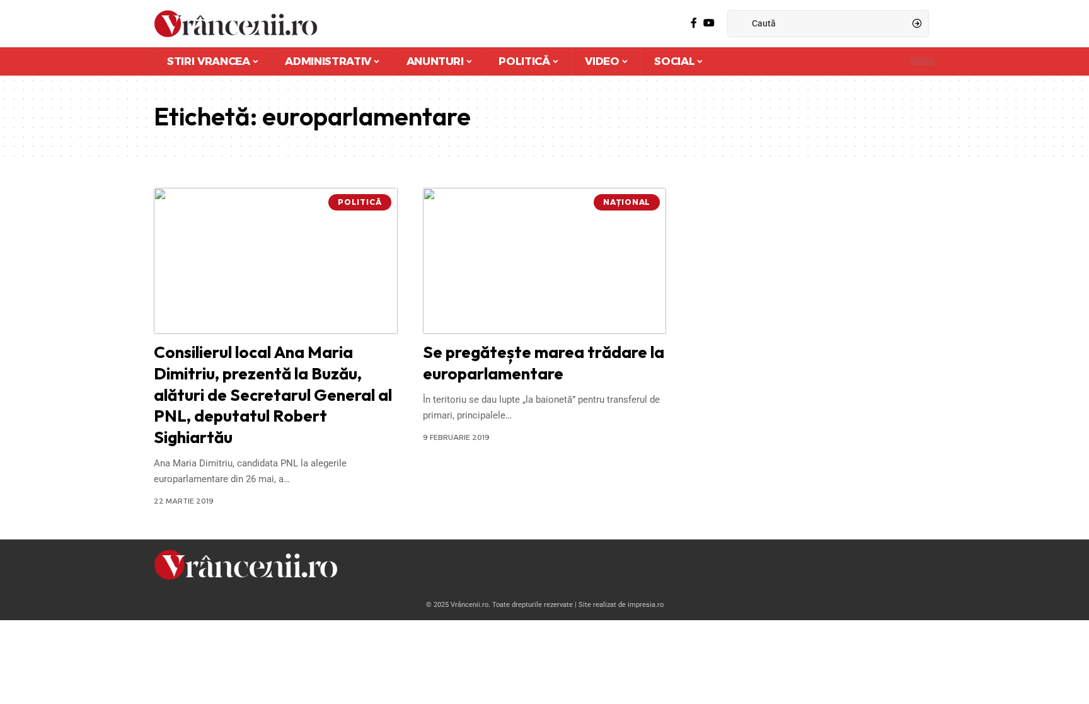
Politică (360, 202)
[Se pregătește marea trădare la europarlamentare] (545, 261)
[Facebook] (694, 23)
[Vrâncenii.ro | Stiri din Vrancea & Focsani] (236, 23)
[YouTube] (709, 23)
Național (626, 202)
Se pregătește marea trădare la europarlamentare (543, 363)
